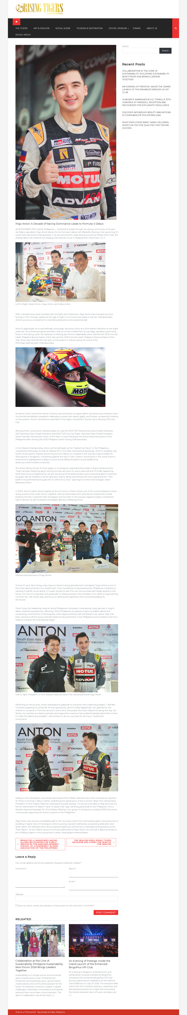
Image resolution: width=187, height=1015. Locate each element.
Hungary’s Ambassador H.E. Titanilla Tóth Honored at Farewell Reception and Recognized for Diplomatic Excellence (146, 102)
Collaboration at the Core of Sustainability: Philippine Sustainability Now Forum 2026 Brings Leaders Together (39, 965)
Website (19, 894)
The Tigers (21, 28)
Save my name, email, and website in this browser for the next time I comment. (56, 905)
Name (72, 868)
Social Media (23, 35)
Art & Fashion (41, 28)
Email (72, 881)
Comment (21, 868)
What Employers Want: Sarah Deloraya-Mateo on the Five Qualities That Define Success (145, 125)
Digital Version (118, 28)
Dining (137, 28)
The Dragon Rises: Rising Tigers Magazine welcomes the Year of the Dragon (91, 842)
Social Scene (63, 28)
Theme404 (30, 1012)
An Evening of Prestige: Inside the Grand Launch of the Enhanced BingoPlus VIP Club (89, 964)
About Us (152, 28)
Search (125, 46)
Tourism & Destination (90, 28)
